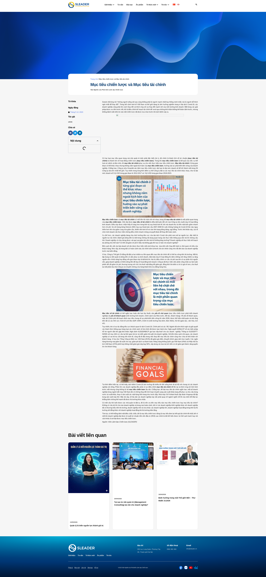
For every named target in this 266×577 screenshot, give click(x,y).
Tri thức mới (90, 555)
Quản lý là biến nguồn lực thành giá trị (86, 526)
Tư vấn (80, 555)
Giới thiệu (71, 555)
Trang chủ (94, 79)
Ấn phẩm (100, 555)
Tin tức (109, 555)
